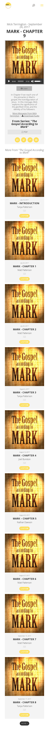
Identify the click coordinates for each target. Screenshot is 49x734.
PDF (26, 132)
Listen (25, 88)
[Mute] (32, 81)
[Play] (9, 81)
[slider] (21, 81)
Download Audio (31, 115)
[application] (24, 81)
